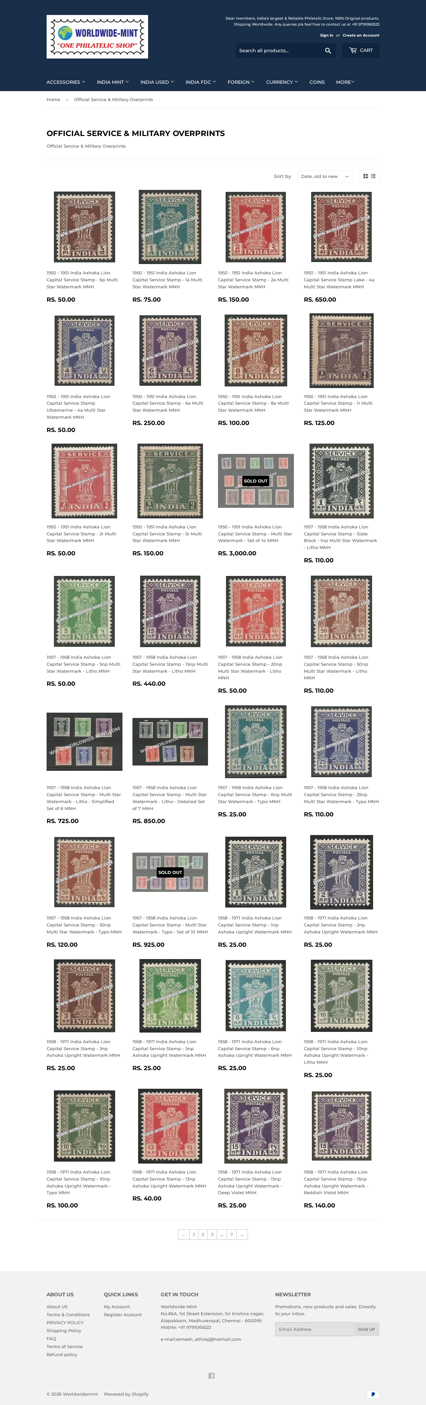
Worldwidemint (80, 1394)
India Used (155, 82)
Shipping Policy (64, 1330)
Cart (366, 50)
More (343, 82)
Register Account (123, 1314)
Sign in (326, 35)
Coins (317, 82)
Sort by (282, 176)
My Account (117, 1306)
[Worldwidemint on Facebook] (211, 1376)
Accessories (64, 82)
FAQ (51, 1338)
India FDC (199, 82)
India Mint (111, 82)
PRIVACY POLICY (65, 1322)
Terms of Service (65, 1346)
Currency (280, 82)
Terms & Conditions (68, 1314)
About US (57, 1306)
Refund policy (62, 1354)
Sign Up (366, 1329)
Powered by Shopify (126, 1394)
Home (53, 99)
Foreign (239, 82)
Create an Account (361, 35)
